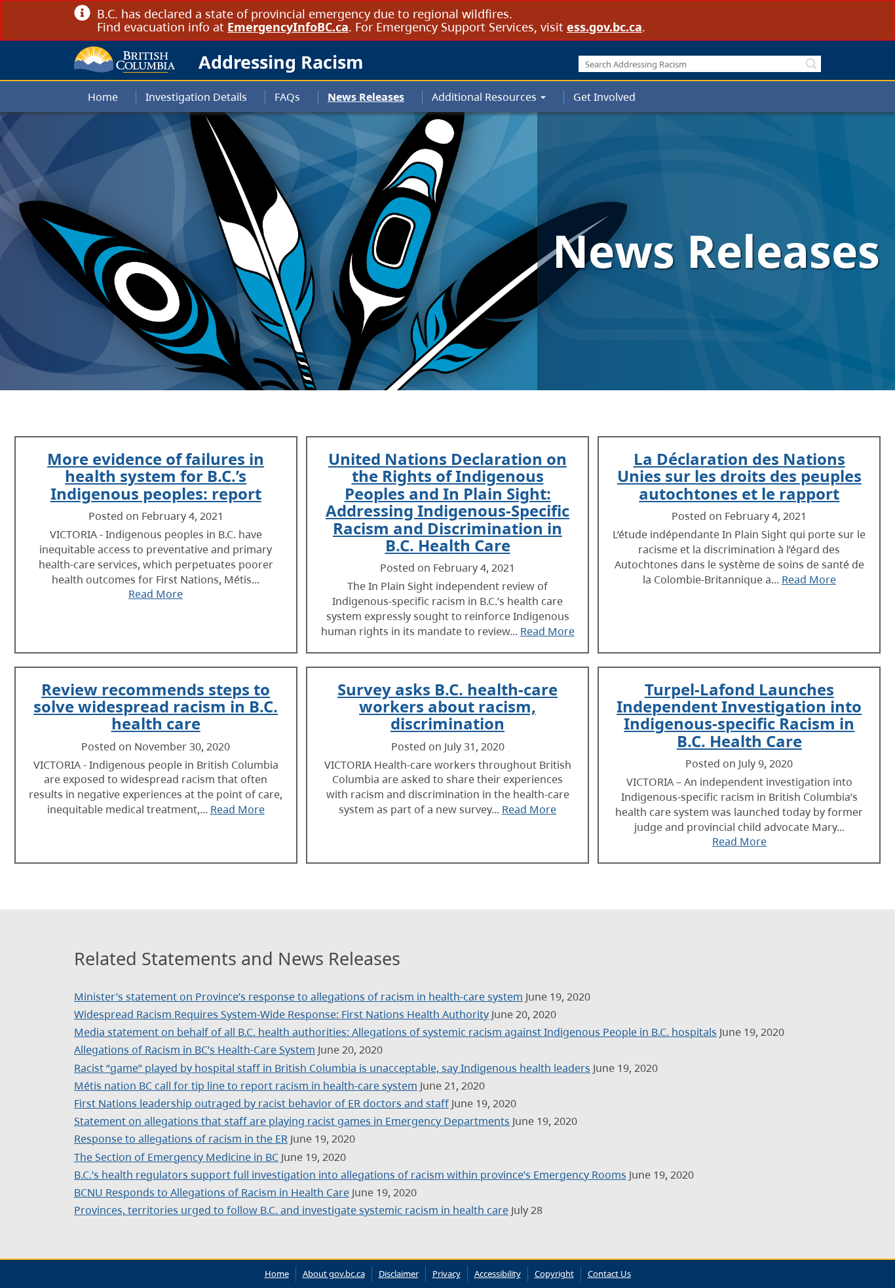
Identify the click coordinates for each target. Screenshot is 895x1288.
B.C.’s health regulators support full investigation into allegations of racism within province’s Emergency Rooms (350, 1175)
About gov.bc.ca (334, 1273)
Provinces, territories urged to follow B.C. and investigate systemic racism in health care (291, 1210)
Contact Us (609, 1273)
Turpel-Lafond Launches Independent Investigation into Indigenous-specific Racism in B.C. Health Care (739, 715)
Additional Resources (485, 97)
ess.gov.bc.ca (604, 27)
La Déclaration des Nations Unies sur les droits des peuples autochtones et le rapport (739, 476)
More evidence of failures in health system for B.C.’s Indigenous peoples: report (155, 476)
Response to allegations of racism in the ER (181, 1139)
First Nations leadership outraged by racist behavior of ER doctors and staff (261, 1103)
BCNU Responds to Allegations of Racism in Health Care (211, 1192)
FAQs (287, 97)
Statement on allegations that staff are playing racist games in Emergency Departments (292, 1121)
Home (103, 97)
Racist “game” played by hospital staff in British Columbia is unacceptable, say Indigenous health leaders (332, 1068)
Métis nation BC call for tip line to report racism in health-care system (245, 1085)
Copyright (554, 1273)
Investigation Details (196, 97)
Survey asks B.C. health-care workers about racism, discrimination (447, 706)
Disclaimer (399, 1273)
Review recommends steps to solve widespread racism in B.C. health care (155, 706)
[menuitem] (102, 97)
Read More (155, 594)
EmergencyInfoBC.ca (288, 27)
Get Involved (604, 97)
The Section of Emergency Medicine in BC (176, 1157)
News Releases (366, 97)
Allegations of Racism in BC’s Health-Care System (194, 1049)
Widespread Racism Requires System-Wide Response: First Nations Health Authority (281, 1014)
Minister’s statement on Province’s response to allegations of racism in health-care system (298, 996)
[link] (816, 13)
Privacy (446, 1273)
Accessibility (497, 1273)
